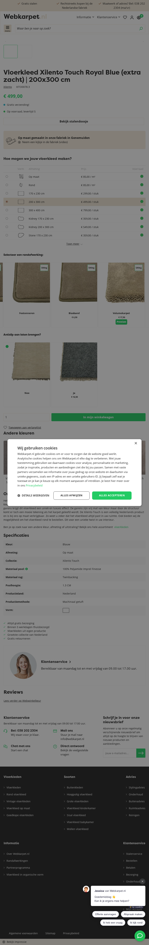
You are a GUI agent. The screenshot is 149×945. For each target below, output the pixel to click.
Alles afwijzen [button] (71, 495)
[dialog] (74, 472)
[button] (33, 496)
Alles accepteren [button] (112, 495)
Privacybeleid (34, 485)
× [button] (135, 443)
